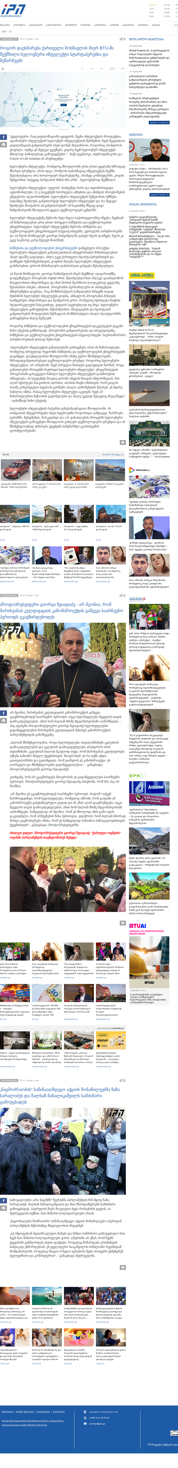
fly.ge (2, 540)
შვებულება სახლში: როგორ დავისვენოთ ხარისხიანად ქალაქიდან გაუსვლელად (78, 1355)
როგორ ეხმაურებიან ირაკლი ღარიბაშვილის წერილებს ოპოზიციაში (77, 1008)
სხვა (4, 31)
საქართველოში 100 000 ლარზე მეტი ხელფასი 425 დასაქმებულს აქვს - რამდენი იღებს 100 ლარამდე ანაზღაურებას (46, 1011)
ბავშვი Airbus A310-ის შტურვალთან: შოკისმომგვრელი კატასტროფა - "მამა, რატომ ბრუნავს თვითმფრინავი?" (148, 335)
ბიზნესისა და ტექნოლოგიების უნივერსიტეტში (43, 248)
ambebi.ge (5, 977)
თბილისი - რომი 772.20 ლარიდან (109, 528)
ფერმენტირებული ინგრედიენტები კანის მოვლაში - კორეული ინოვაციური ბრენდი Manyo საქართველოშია (109, 1059)
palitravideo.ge (7, 581)
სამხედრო (128, 25)
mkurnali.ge (5, 1322)
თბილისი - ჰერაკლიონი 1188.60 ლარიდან (45, 528)
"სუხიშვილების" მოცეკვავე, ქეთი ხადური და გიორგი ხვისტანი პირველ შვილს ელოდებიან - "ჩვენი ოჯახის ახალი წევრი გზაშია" (14, 1359)
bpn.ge (152, 5)
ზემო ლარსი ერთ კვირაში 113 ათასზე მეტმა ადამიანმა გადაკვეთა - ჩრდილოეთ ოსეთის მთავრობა (149, 863)
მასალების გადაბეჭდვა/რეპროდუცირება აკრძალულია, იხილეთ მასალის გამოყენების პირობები (33, 1423)
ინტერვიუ (136, 134)
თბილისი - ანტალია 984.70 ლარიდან (14, 528)
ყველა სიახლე (158, 122)
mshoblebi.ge (70, 1322)
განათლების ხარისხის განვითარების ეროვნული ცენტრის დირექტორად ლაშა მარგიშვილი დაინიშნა (147, 82)
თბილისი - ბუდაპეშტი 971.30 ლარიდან (76, 528)
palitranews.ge (71, 1019)
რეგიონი (85, 25)
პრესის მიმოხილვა (143, 204)
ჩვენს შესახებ (25, 1412)
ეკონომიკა (100, 25)
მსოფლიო (71, 25)
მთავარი (5, 25)
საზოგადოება (54, 25)
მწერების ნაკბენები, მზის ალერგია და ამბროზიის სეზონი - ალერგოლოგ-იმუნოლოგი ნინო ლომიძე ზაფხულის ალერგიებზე (46, 1059)
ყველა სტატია (158, 194)
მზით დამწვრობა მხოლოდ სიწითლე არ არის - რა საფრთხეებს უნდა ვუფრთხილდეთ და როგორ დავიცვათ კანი (14, 1314)
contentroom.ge (7, 1066)
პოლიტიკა (19, 25)
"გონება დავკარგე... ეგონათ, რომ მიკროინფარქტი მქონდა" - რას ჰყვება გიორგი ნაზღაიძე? (46, 574)
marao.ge (4, 1363)
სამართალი (35, 25)
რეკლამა (59, 1412)
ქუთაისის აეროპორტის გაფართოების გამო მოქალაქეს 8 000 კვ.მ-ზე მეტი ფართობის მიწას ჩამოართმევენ (148, 908)
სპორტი (114, 25)
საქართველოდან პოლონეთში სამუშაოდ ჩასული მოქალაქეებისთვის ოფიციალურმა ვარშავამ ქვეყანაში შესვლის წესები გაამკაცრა (110, 1014)
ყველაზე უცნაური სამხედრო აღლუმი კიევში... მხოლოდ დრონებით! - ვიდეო (146, 372)
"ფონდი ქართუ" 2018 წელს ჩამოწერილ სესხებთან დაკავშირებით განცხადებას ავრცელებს (15, 572)
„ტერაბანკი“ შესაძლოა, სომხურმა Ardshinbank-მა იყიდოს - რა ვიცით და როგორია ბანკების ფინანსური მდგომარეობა (149, 816)
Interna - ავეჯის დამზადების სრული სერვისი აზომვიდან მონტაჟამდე (15, 1056)
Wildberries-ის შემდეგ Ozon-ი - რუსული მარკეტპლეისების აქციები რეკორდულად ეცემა (15, 1010)
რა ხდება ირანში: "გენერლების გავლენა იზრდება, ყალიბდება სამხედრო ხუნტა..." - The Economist (149, 453)
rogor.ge (68, 1363)
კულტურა (143, 25)
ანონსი (156, 25)
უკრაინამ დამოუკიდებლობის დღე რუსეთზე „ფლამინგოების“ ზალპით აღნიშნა (148, 413)
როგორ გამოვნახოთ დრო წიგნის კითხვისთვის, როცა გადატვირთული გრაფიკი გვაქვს (111, 1355)
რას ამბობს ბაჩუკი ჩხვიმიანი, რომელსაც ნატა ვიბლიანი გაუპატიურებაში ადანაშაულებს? (108, 574)
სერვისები (43, 1412)
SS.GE (6, 454)
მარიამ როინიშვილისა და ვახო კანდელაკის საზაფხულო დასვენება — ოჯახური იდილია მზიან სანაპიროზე (46, 1356)
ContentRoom (117, 1028)
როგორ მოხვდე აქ (112, 454)
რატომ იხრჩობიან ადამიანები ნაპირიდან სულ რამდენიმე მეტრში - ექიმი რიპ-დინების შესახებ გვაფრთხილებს (46, 1314)
